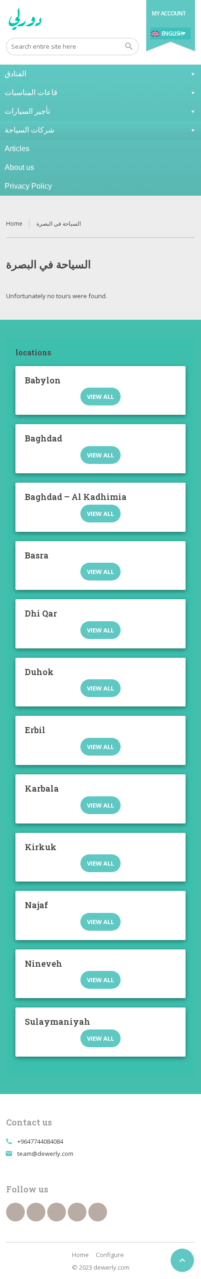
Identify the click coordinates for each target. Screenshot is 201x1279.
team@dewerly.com (45, 1153)
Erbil (35, 729)
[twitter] (36, 1212)
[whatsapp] (77, 1212)
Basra (37, 555)
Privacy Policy (28, 186)
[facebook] (15, 1212)
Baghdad (43, 438)
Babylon (43, 380)
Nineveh (43, 963)
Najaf (36, 905)
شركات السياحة (29, 130)
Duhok (39, 671)
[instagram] (97, 1212)
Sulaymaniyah (57, 1021)
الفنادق (15, 74)
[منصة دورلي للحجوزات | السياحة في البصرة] (25, 18)
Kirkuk (41, 847)
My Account (169, 13)
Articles (17, 149)
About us (19, 167)
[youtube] (56, 1212)
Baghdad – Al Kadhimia (76, 496)
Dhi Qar (41, 613)
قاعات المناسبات (31, 92)
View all (100, 396)
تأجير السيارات (27, 111)
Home (14, 224)
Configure (110, 1254)
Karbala (42, 788)
